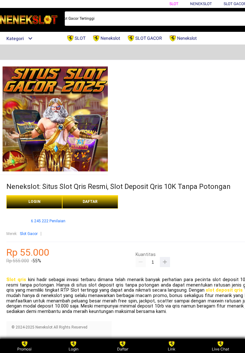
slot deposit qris (224, 290)
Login (73, 349)
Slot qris (16, 279)
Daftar (122, 349)
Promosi (24, 349)
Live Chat (220, 349)
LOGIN (34, 201)
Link (171, 349)
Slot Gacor (29, 234)
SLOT (173, 4)
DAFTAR (90, 201)
